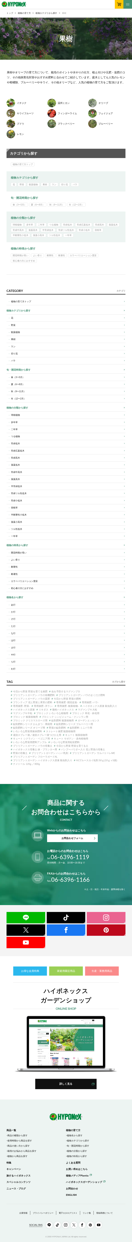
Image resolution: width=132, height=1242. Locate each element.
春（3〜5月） (19, 204)
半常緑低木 (47, 230)
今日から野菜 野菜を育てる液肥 (30, 691)
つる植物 (53, 224)
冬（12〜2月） (76, 204)
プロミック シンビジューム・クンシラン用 (65, 716)
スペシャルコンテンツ (19, 1182)
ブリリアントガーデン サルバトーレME (93, 753)
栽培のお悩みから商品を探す (21, 1151)
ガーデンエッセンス (88, 720)
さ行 (13, 619)
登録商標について (104, 1213)
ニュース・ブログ (16, 1188)
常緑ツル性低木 (66, 230)
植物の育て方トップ (23, 164)
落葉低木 (113, 224)
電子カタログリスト (68, 1213)
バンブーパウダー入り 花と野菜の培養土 (83, 749)
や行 (13, 654)
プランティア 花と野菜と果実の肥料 (32, 702)
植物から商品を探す (17, 1156)
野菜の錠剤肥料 (57, 727)
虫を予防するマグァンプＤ (65, 691)
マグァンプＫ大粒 (87, 709)
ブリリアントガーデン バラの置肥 (31, 698)
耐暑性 (61, 255)
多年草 (29, 224)
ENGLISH (71, 1195)
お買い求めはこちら (77, 1169)
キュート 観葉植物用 (76, 735)
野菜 (22, 184)
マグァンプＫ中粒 (22, 713)
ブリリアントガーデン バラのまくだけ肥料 (82, 695)
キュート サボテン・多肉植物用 (71, 738)
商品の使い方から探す (18, 1146)
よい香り (37, 255)
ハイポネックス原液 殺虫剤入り (100, 706)
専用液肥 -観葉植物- (68, 706)
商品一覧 (11, 1130)
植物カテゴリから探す (46, 13)
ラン (54, 184)
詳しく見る (65, 1083)
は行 (13, 640)
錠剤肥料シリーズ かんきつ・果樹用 (32, 724)
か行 (13, 612)
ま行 (13, 647)
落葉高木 (33, 230)
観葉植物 (33, 184)
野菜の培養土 (20, 753)
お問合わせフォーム (72, 838)
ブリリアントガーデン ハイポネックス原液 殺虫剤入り (42, 760)
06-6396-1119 (68, 856)
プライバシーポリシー (43, 1213)
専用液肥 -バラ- (90, 702)
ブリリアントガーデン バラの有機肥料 (34, 695)
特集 (9, 1162)
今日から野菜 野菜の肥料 (67, 698)
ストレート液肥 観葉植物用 (60, 731)
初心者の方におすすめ (24, 260)
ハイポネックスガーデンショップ (84, 1182)
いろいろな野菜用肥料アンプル (30, 742)
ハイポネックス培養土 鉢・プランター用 (35, 749)
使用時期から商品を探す (19, 1140)
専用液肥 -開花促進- (67, 702)
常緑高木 (99, 224)
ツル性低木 (54, 235)
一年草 (68, 235)
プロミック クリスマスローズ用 (30, 720)
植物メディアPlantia (77, 1175)
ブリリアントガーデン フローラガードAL (35, 756)
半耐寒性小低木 (20, 235)
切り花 (64, 184)
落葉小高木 (38, 235)
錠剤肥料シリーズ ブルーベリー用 (74, 724)
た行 (13, 626)
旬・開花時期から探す (24, 197)
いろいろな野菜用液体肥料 (27, 731)
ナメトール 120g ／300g (26, 764)
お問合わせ (72, 1188)
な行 (13, 633)
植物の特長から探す (23, 248)
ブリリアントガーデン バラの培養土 (32, 745)
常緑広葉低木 (83, 224)
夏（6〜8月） (38, 204)
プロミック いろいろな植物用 (52, 713)
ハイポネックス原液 (24, 709)
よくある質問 (73, 1162)
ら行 (13, 661)
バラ (75, 184)
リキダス (43, 709)
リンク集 (87, 1213)
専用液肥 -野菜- (21, 706)
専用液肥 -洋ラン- (43, 706)
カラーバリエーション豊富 (83, 255)
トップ (10, 13)
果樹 (45, 184)
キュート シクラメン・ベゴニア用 (31, 738)
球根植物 (17, 224)
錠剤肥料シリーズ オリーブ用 (29, 727)
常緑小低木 (84, 230)
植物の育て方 (24, 13)
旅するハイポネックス (19, 1175)
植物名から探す (15, 597)
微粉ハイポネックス (63, 709)
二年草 (41, 224)
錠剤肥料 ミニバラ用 (81, 727)
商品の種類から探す (17, 1135)
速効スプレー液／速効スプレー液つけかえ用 (37, 735)
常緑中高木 (18, 230)
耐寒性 (50, 255)
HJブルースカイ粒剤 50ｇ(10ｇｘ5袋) (96, 760)
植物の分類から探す (23, 217)
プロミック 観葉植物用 (25, 716)
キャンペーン (14, 1169)
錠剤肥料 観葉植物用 (62, 720)
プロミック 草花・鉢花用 (85, 713)
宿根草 (98, 230)
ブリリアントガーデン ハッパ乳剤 (49, 753)
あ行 (13, 604)
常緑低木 (67, 224)
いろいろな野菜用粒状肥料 (65, 742)
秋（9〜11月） (56, 204)
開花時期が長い (20, 255)
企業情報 (23, 1213)
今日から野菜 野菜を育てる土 (72, 745)
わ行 (13, 668)
